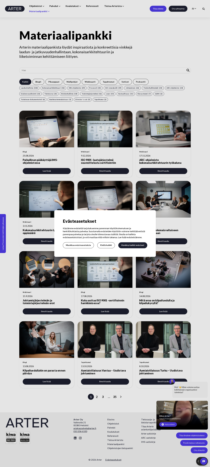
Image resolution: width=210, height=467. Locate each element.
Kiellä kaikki (106, 245)
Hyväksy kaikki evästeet (132, 245)
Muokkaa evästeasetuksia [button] (78, 245)
